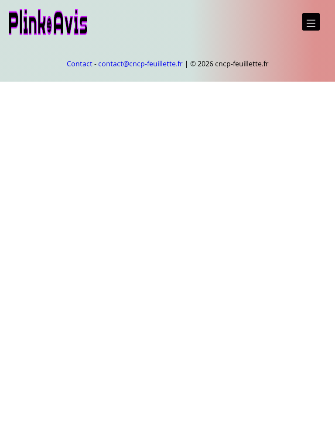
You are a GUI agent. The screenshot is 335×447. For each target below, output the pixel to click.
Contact (79, 64)
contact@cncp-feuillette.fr (140, 64)
